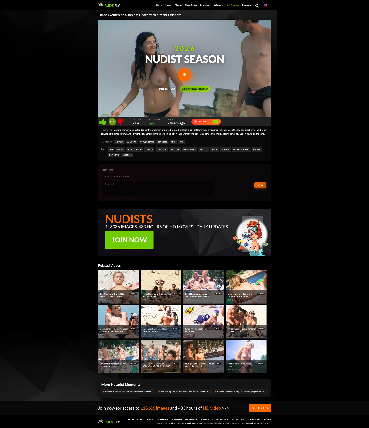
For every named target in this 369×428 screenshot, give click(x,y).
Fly (112, 5)
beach (215, 149)
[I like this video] (103, 121)
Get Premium (233, 5)
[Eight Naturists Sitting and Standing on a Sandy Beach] (204, 302)
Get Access (260, 408)
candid (149, 149)
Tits (181, 142)
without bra (189, 149)
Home (159, 5)
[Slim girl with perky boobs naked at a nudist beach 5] (204, 372)
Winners (206, 121)
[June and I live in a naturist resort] (246, 372)
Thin (173, 142)
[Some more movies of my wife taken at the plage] (119, 372)
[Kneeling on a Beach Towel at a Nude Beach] (204, 337)
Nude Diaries (191, 5)
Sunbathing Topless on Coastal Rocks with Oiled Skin (184, 391)
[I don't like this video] (121, 121)
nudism (256, 149)
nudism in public (241, 149)
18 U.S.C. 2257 (237, 419)
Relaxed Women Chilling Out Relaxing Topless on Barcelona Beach (242, 391)
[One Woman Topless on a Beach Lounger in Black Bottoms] (119, 337)
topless (225, 149)
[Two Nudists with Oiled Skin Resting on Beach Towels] (119, 302)
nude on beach (134, 149)
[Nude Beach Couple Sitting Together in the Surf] (161, 337)
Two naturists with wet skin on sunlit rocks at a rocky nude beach (130, 391)
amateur (175, 149)
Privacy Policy (253, 419)
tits (111, 149)
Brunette (162, 142)
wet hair (127, 155)
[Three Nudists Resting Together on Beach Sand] (246, 337)
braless (203, 149)
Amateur (131, 142)
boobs (120, 149)
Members (246, 5)
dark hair (114, 155)
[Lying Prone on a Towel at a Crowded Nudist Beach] (246, 302)
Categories (218, 5)
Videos (168, 5)
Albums (178, 5)
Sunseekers (205, 5)
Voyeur (119, 142)
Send (260, 185)
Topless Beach (147, 142)
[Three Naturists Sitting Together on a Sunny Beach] (161, 302)
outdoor (161, 149)
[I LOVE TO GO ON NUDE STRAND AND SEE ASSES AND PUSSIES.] (161, 372)
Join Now (129, 240)
